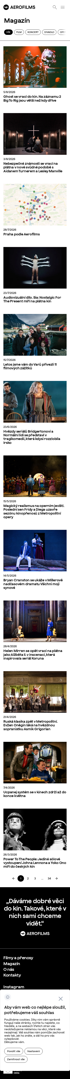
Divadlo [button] (49, 32)
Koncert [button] (33, 32)
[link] (21, 878)
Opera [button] (64, 32)
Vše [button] (8, 32)
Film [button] (19, 32)
